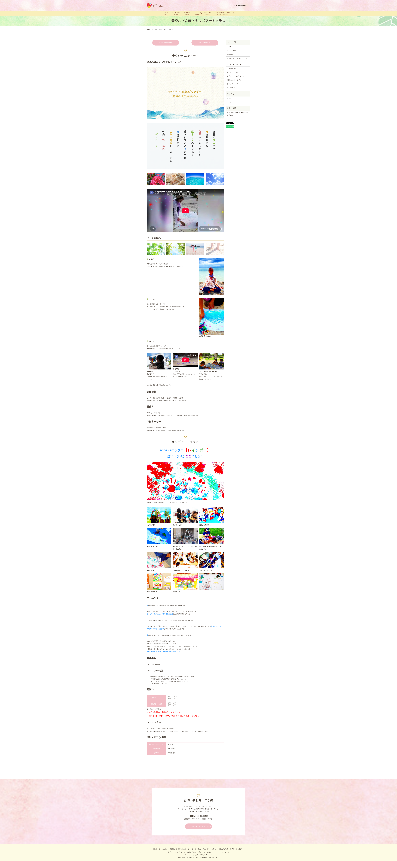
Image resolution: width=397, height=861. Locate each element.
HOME (149, 29)
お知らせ (230, 98)
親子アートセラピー (233, 72)
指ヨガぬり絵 (231, 68)
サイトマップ (231, 88)
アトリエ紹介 (176, 13)
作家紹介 (187, 13)
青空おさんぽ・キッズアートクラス (238, 59)
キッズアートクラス (204, 42)
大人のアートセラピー (234, 64)
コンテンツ (197, 13)
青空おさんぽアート (165, 42)
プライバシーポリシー (234, 84)
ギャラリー (207, 13)
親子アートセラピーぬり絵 (235, 76)
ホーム (166, 13)
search (233, 13)
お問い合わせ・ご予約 (222, 13)
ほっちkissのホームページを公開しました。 (237, 114)
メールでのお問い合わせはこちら (198, 826)
